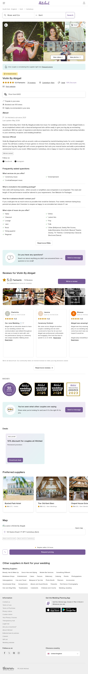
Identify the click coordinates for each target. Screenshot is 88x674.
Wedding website (8, 642)
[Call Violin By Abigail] (5, 552)
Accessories (70, 580)
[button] (44, 257)
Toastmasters (23, 588)
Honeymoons (23, 584)
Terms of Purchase (9, 608)
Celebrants (34, 588)
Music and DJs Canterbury (26, 538)
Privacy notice (7, 611)
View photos (75, 57)
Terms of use (7, 605)
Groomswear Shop (9, 584)
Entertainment (22, 576)
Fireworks (54, 584)
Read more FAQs (44, 243)
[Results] (6, 25)
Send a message (74, 258)
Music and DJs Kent (9, 538)
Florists (66, 576)
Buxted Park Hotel (13, 503)
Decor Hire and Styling (29, 572)
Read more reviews (43, 368)
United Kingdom (56, 654)
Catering (58, 576)
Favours (39, 576)
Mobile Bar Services (46, 572)
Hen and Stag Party (9, 588)
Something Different (63, 572)
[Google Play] (69, 612)
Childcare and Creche (48, 588)
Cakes (32, 576)
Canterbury (29, 9)
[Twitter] (9, 653)
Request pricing (47, 552)
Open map (79, 528)
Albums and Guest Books (39, 584)
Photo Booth (50, 580)
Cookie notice (7, 614)
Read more (8, 340)
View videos (58, 57)
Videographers (8, 580)
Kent (21, 9)
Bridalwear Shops (8, 576)
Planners (60, 580)
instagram (20, 161)
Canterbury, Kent (48, 83)
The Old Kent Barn (46, 503)
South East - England (10, 9)
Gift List (5, 639)
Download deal (15, 460)
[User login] (84, 3)
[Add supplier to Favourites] (82, 25)
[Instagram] (19, 653)
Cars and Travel (21, 580)
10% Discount (71, 83)
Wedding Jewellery (65, 588)
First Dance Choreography (69, 584)
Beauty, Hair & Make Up (11, 572)
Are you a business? (9, 627)
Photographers (76, 576)
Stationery (48, 576)
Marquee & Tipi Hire (36, 580)
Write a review (71, 281)
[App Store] (53, 612)
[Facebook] (4, 653)
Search (70, 15)
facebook (8, 161)
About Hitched (7, 630)
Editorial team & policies (11, 633)
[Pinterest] (14, 653)
